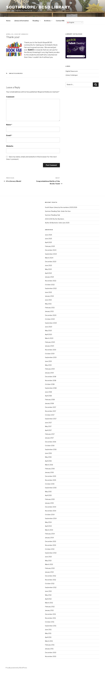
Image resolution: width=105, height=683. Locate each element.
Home (8, 21)
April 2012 (48, 599)
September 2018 (50, 388)
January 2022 (49, 296)
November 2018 (50, 380)
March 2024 (49, 258)
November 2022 (50, 281)
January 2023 (49, 277)
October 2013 (49, 549)
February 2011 (49, 645)
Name (9, 125)
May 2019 (48, 365)
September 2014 (50, 518)
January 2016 (49, 472)
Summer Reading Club (52, 215)
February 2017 (50, 434)
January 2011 (49, 649)
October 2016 (49, 445)
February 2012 (50, 606)
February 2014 (50, 534)
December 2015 (50, 476)
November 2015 (50, 480)
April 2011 (48, 637)
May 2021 (48, 304)
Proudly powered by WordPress (16, 668)
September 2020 (51, 323)
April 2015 (48, 495)
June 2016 (48, 453)
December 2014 (50, 507)
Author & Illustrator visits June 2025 (57, 223)
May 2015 (48, 491)
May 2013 (48, 560)
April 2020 (48, 334)
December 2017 (50, 407)
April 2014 (48, 526)
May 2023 (48, 269)
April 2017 (48, 430)
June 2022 (48, 292)
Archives (47, 21)
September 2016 (50, 449)
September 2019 (50, 357)
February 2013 (50, 568)
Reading (36, 21)
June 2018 (48, 392)
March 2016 (49, 465)
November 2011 (50, 618)
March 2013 (49, 564)
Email (9, 135)
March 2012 (49, 603)
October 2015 (49, 484)
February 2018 (50, 399)
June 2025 (48, 238)
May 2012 (48, 595)
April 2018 (48, 396)
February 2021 (50, 307)
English (71, 22)
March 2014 (49, 530)
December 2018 (50, 376)
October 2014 (49, 514)
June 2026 (48, 235)
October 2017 (49, 415)
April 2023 (48, 273)
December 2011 (50, 614)
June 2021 (48, 300)
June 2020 (48, 327)
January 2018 (49, 403)
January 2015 (49, 503)
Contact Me (60, 21)
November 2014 (50, 511)
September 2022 (51, 288)
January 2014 (49, 537)
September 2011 (50, 626)
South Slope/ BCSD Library (38, 7)
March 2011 (49, 641)
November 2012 (50, 580)
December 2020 (50, 315)
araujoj (24, 34)
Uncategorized (16, 73)
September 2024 (51, 254)
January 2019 (49, 373)
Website (9, 146)
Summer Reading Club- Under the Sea (57, 211)
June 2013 (48, 557)
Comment (10, 97)
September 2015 (50, 488)
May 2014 (48, 522)
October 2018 (49, 384)
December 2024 (50, 250)
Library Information (21, 21)
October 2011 (49, 622)
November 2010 (50, 656)
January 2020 (49, 346)
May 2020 (48, 330)
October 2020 (50, 319)
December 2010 (50, 652)
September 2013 (50, 553)
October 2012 (49, 583)
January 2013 (49, 572)
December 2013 (50, 541)
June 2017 (48, 422)
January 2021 (49, 311)
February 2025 (50, 246)
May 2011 (48, 633)
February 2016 (50, 468)
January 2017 (49, 438)
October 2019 (49, 353)
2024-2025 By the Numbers (54, 219)
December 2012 (50, 576)
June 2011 (48, 629)
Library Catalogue (72, 75)
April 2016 (48, 461)
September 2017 (50, 419)
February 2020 (50, 342)
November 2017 (50, 411)
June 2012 (48, 591)
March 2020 (49, 338)
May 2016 (48, 457)
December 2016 (50, 442)
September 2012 (50, 587)
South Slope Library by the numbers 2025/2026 (61, 207)
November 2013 (50, 545)
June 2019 (48, 361)
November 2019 (50, 350)
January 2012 (49, 610)
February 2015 (50, 499)
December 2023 (50, 261)
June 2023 (48, 265)
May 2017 (48, 426)
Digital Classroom (72, 71)
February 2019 (50, 369)
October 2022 (50, 284)
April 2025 (48, 242)
